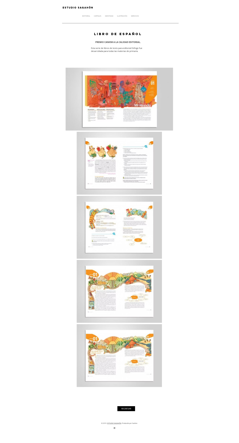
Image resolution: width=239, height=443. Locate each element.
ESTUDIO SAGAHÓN (114, 423)
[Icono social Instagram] (114, 428)
